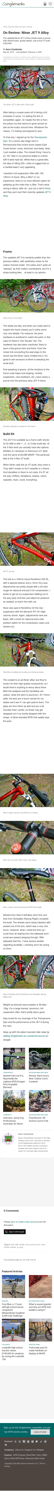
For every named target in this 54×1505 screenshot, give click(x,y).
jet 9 (38, 1244)
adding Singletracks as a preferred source (24, 1035)
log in (13, 1221)
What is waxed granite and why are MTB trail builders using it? (40, 1307)
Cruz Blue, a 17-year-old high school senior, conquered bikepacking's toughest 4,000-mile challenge (13, 1310)
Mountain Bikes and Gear (17, 27)
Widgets (40, 1449)
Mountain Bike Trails (37, 1301)
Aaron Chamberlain (14, 49)
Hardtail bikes (34, 1344)
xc (18, 1247)
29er (12, 1244)
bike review (19, 1244)
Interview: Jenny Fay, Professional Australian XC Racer (13, 1121)
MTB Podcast (19, 1455)
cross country (30, 1244)
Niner (47, 188)
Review (29, 27)
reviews (13, 1247)
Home (5, 27)
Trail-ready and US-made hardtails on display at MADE (38, 1350)
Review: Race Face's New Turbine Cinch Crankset (39, 1078)
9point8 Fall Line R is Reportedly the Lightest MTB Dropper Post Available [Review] (14, 1081)
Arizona (5, 1301)
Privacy (7, 1466)
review (6, 1247)
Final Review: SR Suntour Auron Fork (38, 1119)
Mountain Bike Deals (35, 1458)
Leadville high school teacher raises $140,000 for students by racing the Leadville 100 (13, 1353)
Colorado (6, 1344)
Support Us (30, 1449)
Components (8, 1072)
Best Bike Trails (34, 1455)
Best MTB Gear (18, 1458)
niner (43, 1244)
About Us (19, 1449)
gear (21, 1247)
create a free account (27, 1221)
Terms (41, 1463)
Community (7, 1115)
